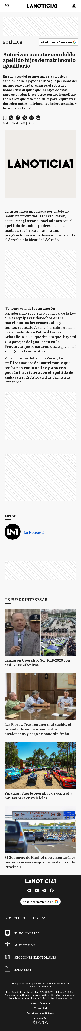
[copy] (38, 117)
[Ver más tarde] (5, 118)
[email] (31, 117)
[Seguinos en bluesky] (29, 890)
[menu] (7, 5)
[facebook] (18, 117)
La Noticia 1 (34, 532)
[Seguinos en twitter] (44, 890)
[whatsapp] (11, 117)
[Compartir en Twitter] (24, 117)
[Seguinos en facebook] (52, 890)
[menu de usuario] (74, 6)
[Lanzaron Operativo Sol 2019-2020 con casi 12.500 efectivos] (40, 632)
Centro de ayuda (40, 1003)
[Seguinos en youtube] (37, 890)
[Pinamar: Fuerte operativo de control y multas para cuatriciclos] (40, 765)
